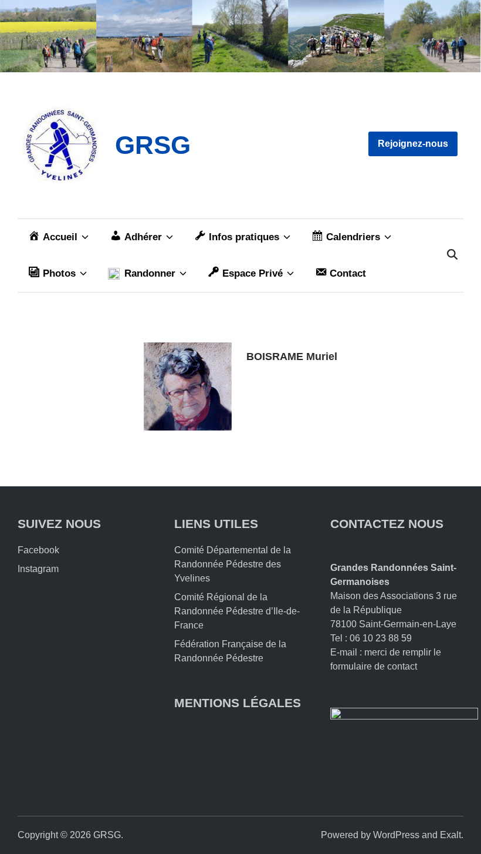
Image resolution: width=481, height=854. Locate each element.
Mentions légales (237, 703)
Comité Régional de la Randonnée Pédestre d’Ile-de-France (237, 611)
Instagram (38, 569)
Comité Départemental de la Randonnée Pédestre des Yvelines (232, 564)
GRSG (153, 144)
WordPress (396, 835)
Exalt (450, 835)
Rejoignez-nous (413, 144)
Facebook (38, 550)
